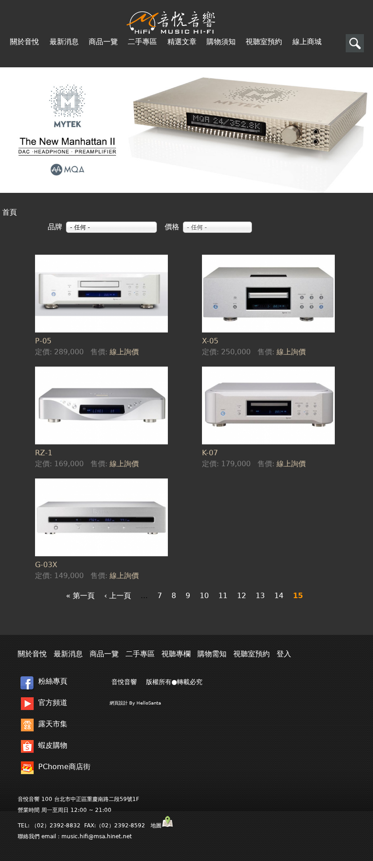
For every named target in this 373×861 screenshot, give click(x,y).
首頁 (9, 212)
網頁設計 (119, 702)
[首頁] (170, 22)
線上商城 (307, 41)
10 (204, 595)
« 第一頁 (80, 595)
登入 (284, 654)
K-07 (210, 452)
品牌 (55, 226)
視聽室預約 (264, 41)
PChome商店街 (64, 766)
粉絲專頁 (52, 681)
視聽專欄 (176, 654)
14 (278, 595)
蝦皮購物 (52, 745)
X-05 (210, 341)
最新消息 (64, 41)
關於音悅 (24, 41)
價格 (172, 226)
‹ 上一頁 (117, 595)
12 (241, 595)
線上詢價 (124, 351)
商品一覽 (103, 41)
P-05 (43, 341)
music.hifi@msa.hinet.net (96, 836)
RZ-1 (43, 452)
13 (260, 595)
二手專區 (142, 41)
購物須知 (221, 41)
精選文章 (182, 41)
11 (222, 595)
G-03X (46, 564)
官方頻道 (52, 702)
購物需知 (212, 654)
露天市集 (52, 724)
